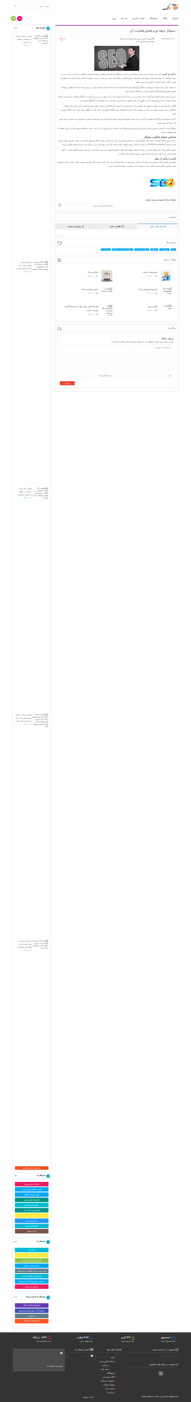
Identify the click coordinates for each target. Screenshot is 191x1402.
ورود (114, 18)
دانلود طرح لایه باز (31, 1205)
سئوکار (175, 18)
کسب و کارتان (136, 74)
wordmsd (172, 217)
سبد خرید (104, 1369)
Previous (95, 1355)
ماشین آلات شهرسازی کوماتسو (31, 1310)
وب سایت (106, 250)
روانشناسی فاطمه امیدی (32, 1276)
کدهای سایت (73, 150)
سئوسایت (130, 39)
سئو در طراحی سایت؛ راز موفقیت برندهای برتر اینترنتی (23, 39)
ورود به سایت (108, 1384)
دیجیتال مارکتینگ (139, 87)
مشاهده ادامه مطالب (31, 1168)
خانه (112, 1357)
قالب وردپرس (108, 1377)
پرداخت (105, 1365)
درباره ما (110, 1392)
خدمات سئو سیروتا (31, 1184)
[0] (61, 40)
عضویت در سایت (107, 1381)
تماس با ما (109, 1388)
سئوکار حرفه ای (141, 250)
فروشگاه (154, 18)
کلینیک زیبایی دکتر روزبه (31, 1260)
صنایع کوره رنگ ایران (31, 1210)
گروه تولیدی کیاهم (31, 1194)
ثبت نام (124, 18)
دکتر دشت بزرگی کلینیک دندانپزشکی (32, 1271)
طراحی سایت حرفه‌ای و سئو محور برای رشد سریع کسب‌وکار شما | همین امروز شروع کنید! (23, 721)
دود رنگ (32, 1250)
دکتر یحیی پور (31, 1221)
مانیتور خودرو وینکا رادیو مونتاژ (31, 1281)
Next (67, 1355)
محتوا (130, 150)
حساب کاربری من (107, 1361)
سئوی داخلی (100, 140)
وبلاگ (164, 18)
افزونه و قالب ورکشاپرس (31, 1189)
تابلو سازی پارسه (32, 1226)
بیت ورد (32, 1316)
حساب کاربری (138, 18)
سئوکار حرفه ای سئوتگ (122, 250)
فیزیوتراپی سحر (31, 1286)
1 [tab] (83, 1359)
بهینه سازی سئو (145, 39)
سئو (136, 39)
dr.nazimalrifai (31, 1305)
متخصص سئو (141, 41)
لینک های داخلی (121, 150)
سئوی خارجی (87, 140)
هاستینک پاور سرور (31, 1200)
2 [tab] (79, 1359)
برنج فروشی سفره (31, 1266)
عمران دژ (32, 1215)
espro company (32, 1321)
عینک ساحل (32, 1255)
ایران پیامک (31, 1231)
